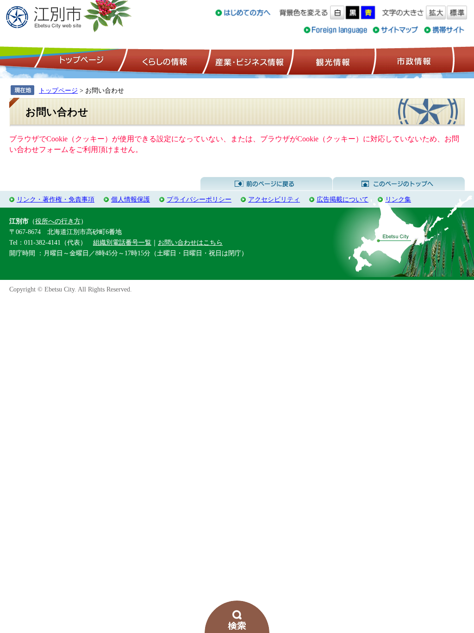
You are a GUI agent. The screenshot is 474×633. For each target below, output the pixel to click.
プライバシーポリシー (199, 199)
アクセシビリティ (274, 199)
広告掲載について (342, 199)
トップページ (80, 61)
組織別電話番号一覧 (122, 242)
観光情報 (331, 61)
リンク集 (398, 199)
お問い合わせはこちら (190, 242)
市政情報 (413, 61)
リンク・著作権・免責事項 (55, 199)
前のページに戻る (266, 184)
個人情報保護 (130, 199)
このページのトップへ (399, 184)
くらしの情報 (164, 61)
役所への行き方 (58, 221)
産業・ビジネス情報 (247, 61)
